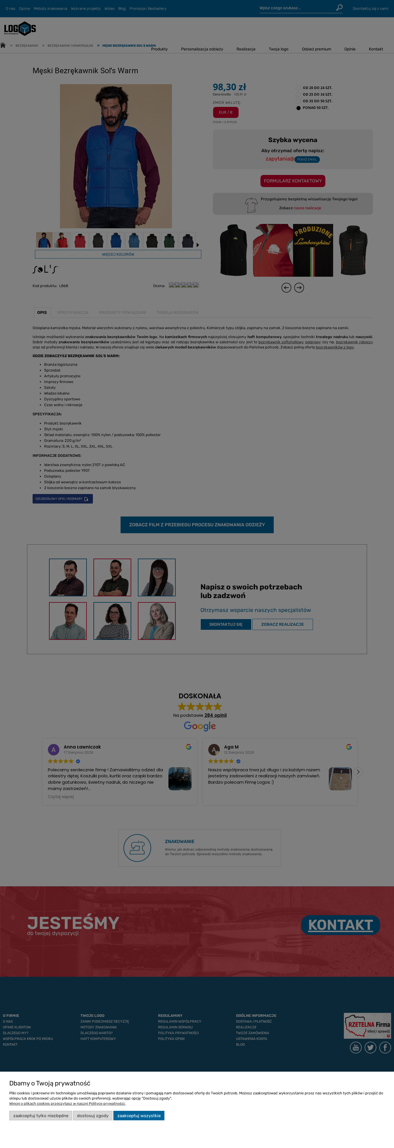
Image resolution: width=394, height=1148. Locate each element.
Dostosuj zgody (92, 1115)
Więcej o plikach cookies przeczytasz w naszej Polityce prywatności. (67, 1103)
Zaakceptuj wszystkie (139, 1115)
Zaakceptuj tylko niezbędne (40, 1115)
